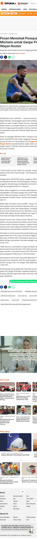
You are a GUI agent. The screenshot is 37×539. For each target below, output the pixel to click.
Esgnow (2, 506)
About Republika (5, 517)
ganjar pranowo (5, 300)
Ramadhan (16, 508)
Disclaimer (3, 519)
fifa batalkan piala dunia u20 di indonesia (11, 291)
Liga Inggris (21, 13)
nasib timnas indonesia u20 (8, 295)
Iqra (14, 498)
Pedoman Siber (30, 517)
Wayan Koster (5, 144)
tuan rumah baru (22, 295)
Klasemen (5, 13)
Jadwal (14, 13)
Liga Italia (29, 13)
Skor (27, 496)
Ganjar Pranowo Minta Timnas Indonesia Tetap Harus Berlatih (6, 160)
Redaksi (15, 517)
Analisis (15, 501)
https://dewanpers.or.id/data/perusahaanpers (14, 529)
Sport (6, 33)
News (1, 501)
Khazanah (3, 498)
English (28, 506)
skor (25, 9)
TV (1, 508)
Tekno (15, 503)
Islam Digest (29, 498)
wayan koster (15, 300)
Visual (15, 506)
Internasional (3, 503)
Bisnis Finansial (30, 503)
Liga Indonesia (13, 33)
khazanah (32, 9)
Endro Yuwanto (20, 53)
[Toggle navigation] (2, 3)
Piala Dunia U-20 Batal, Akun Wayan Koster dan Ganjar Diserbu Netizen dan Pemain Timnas (23, 161)
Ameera (2, 496)
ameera (4, 9)
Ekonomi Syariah (15, 9)
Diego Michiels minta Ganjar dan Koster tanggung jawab (15, 304)
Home (1, 33)
